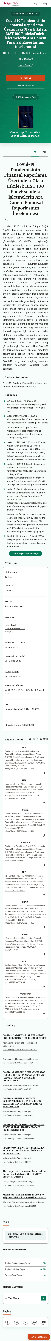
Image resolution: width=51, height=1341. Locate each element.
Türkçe (35, 4)
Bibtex (45, 739)
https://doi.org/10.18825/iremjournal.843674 (20, 1050)
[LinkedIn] (34, 1322)
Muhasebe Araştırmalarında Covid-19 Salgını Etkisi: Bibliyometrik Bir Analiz (24, 1196)
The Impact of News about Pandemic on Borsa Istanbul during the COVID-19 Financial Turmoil (24, 1174)
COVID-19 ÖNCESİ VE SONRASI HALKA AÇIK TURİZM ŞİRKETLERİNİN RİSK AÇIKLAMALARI (23, 1151)
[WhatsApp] (16, 1322)
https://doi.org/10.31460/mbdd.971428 (18, 1115)
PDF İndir (24, 78)
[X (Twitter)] (25, 1322)
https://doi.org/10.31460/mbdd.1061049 (18, 1162)
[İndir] (43, 1298)
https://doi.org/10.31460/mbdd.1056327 (18, 1139)
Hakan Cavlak (25, 65)
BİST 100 (33, 386)
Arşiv (6, 1222)
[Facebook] (7, 1322)
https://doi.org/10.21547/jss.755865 (22, 709)
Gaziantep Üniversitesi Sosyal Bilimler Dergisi (25, 134)
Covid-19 (7, 383)
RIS (33, 739)
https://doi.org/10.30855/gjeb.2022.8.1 (18, 1063)
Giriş (45, 4)
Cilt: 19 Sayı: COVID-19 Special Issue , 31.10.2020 (25, 1235)
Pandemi (17, 383)
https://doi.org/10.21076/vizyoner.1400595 (19, 1206)
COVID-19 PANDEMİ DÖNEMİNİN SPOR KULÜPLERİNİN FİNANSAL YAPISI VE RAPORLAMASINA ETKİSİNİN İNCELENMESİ (24, 1076)
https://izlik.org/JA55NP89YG (19, 725)
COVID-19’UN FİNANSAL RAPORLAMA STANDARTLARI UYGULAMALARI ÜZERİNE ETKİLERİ (23, 1127)
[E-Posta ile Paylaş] (43, 1322)
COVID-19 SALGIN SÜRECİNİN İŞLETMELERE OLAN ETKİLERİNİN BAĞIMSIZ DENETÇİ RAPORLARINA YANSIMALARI (22, 1102)
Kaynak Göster (24, 85)
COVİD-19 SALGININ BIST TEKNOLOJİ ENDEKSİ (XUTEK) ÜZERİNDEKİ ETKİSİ (24, 1036)
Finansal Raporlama (32, 383)
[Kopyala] (44, 773)
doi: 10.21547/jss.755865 (15, 890)
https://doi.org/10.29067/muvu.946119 (18, 1089)
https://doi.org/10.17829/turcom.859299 (18, 1185)
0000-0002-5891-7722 (15, 628)
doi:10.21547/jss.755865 (15, 798)
